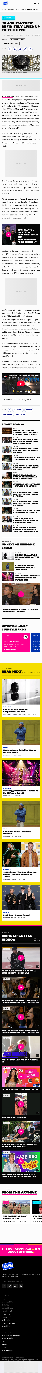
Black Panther (7, 97)
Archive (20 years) (7, 1308)
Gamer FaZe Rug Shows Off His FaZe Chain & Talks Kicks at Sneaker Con (19, 1175)
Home (4, 9)
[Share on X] (10, 49)
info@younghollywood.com (30, 1361)
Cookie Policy (6, 1320)
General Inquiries (7, 1350)
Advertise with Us (7, 1302)
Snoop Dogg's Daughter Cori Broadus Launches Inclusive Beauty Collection (20, 1001)
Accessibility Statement (24, 1359)
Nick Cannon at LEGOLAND (14, 1117)
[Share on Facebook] (15, 49)
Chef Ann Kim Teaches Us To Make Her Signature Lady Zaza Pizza (19, 1146)
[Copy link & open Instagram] (25, 49)
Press (3, 1341)
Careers (4, 1344)
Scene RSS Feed (7, 1311)
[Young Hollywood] (5, 3)
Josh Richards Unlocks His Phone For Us (20, 1061)
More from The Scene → (31, 672)
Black (27, 116)
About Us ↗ (5, 1296)
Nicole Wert (8, 35)
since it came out (18, 218)
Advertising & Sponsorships (11, 1335)
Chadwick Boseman (10, 43)
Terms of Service (7, 1317)
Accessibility (6, 1326)
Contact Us (5, 1305)
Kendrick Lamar (17, 40)
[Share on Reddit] (20, 49)
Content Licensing (7, 1338)
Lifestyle (21, 9)
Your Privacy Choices (8, 1323)
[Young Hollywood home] (8, 1266)
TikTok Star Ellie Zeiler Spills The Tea (20, 1089)
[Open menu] (35, 3)
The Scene (12, 9)
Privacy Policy (6, 1314)
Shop (3, 1299)
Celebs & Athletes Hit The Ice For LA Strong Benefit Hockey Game (19, 972)
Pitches (4, 1347)
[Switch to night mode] (38, 3)
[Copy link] (30, 49)
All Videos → (36, 940)
